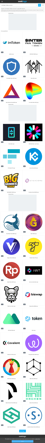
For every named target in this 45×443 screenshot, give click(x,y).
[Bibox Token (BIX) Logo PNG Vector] (33, 367)
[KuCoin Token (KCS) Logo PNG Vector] (33, 156)
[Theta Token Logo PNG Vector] (11, 132)
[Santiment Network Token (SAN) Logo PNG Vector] (33, 415)
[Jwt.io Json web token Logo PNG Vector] (33, 270)
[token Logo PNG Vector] (33, 319)
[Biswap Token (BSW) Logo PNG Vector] (33, 294)
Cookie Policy (37, 438)
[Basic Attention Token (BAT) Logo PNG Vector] (11, 91)
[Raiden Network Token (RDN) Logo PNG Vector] (11, 391)
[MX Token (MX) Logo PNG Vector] (11, 319)
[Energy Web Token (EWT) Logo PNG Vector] (33, 343)
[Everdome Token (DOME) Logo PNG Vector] (33, 181)
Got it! (22, 441)
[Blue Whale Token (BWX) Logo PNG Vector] (11, 222)
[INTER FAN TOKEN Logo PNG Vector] (33, 42)
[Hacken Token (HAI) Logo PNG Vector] (33, 391)
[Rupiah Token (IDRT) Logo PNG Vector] (11, 270)
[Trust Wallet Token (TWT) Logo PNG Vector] (11, 67)
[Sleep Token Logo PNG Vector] (33, 67)
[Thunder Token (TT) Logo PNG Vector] (33, 246)
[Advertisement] (22, 22)
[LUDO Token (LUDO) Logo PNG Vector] (11, 367)
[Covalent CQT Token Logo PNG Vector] (11, 343)
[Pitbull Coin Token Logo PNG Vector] (11, 294)
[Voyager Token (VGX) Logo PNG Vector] (11, 246)
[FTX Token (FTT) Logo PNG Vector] (11, 156)
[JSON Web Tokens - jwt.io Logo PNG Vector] (33, 132)
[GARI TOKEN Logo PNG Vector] (33, 222)
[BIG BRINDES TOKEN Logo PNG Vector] (11, 181)
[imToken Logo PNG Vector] (11, 42)
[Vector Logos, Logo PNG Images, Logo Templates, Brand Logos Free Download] (22, 2)
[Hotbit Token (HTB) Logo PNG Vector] (11, 415)
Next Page (22, 431)
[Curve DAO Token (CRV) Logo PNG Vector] (33, 91)
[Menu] (2, 1)
